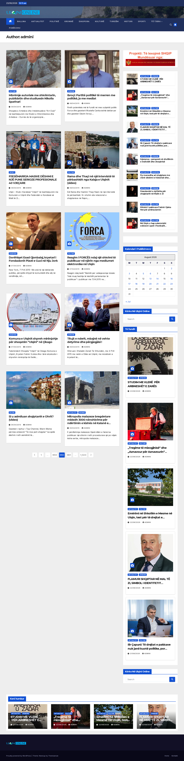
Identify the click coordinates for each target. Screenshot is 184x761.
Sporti (142, 21)
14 (157, 278)
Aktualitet (37, 21)
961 (69, 455)
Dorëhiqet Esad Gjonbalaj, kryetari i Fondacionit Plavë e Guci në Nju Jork (33, 259)
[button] (171, 24)
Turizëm (114, 21)
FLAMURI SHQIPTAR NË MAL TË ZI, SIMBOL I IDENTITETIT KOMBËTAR (155, 130)
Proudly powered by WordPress (19, 756)
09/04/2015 (16, 107)
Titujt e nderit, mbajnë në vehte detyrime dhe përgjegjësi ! (88, 340)
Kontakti (175, 756)
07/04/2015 (16, 266)
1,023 (83, 455)
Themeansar (53, 756)
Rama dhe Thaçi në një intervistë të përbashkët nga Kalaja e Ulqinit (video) (91, 180)
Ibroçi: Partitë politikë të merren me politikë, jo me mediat (91, 97)
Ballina (21, 21)
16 (171, 278)
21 (157, 284)
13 (150, 278)
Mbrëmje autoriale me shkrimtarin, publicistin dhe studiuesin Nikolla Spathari (32, 99)
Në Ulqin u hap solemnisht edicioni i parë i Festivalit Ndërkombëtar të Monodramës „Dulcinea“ (155, 227)
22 (164, 284)
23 (171, 284)
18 (136, 284)
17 (129, 284)
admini (28, 107)
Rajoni (12, 412)
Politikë (54, 21)
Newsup (42, 756)
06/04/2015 (75, 347)
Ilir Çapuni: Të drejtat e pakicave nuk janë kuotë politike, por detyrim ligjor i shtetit (156, 146)
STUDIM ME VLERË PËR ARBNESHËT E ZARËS (151, 80)
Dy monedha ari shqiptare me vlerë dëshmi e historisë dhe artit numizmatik (155, 178)
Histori (128, 21)
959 (54, 455)
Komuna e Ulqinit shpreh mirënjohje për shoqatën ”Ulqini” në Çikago (33, 340)
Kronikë (68, 21)
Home (167, 756)
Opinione (71, 91)
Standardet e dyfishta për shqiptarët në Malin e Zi (153, 192)
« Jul (128, 301)
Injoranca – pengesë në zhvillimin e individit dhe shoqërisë (156, 160)
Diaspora (84, 21)
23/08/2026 (135, 391)
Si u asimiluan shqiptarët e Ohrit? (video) (31, 418)
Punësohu (14, 28)
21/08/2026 (135, 653)
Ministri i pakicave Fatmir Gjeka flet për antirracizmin (155, 208)
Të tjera (156, 21)
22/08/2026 (135, 457)
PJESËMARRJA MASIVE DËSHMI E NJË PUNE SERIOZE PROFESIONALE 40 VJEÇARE (33, 180)
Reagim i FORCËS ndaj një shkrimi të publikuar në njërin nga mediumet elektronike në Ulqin (91, 261)
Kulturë (99, 21)
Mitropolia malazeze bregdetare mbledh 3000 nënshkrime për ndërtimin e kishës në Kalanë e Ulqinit (88, 421)
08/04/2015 (75, 103)
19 (143, 284)
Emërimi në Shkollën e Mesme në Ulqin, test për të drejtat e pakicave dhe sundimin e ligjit (155, 114)
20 (150, 284)
